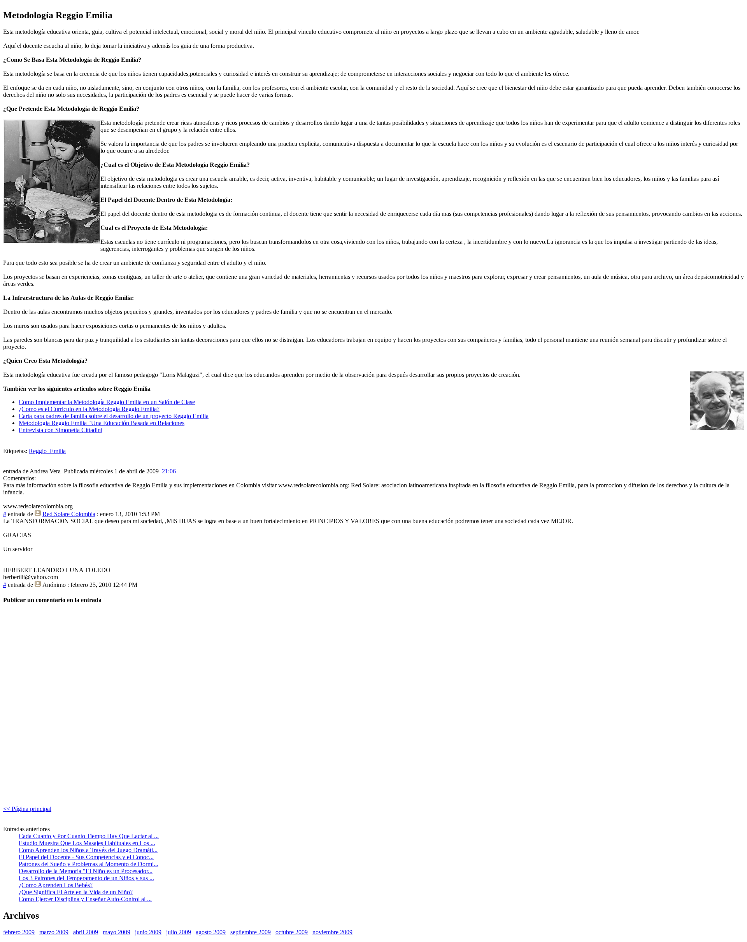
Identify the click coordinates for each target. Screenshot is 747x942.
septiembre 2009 (250, 932)
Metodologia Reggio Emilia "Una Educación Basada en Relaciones (101, 423)
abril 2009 (85, 932)
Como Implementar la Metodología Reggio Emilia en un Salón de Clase (107, 402)
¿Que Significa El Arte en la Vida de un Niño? (76, 892)
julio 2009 (178, 932)
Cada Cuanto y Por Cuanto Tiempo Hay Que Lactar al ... (89, 836)
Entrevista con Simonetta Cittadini (60, 430)
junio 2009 (148, 932)
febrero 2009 (19, 932)
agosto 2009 (211, 932)
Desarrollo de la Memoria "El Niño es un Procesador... (86, 871)
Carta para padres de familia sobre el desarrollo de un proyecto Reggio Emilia (114, 416)
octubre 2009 (291, 932)
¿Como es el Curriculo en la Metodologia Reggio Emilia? (89, 409)
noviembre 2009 (332, 932)
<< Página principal (27, 808)
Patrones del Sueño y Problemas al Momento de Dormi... (88, 864)
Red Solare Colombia (68, 514)
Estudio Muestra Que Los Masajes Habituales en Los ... (87, 843)
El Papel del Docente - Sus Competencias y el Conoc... (86, 857)
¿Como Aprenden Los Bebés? (56, 885)
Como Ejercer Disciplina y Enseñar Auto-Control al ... (85, 899)
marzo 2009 (53, 932)
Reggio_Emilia (47, 451)
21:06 (169, 471)
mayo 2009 (116, 932)
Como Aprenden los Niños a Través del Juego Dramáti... (88, 850)
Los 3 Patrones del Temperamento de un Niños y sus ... (86, 878)
